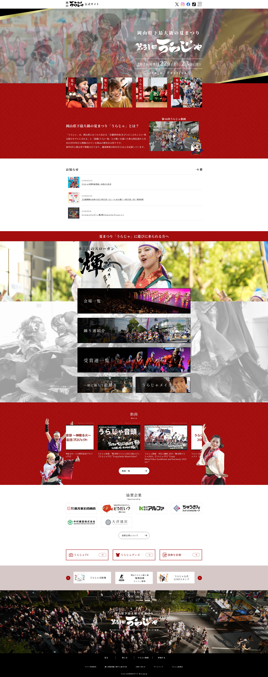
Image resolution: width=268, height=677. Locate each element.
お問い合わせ (140, 667)
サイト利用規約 (90, 667)
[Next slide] (200, 578)
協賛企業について (130, 535)
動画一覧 (126, 470)
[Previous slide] (68, 578)
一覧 (197, 169)
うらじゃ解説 (143, 657)
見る (106, 657)
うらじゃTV (81, 555)
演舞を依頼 (174, 555)
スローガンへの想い (89, 281)
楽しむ (125, 657)
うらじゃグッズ (130, 555)
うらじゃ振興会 (177, 667)
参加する (161, 657)
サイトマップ (158, 667)
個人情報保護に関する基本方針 (116, 667)
